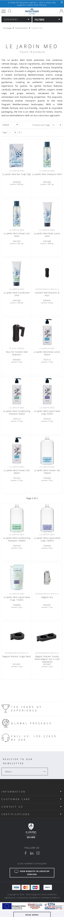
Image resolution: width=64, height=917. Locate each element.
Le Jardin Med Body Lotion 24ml (47, 234)
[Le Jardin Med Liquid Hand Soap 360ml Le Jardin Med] (47, 391)
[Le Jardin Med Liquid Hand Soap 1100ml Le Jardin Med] (17, 577)
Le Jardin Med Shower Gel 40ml (17, 234)
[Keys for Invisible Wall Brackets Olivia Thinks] (17, 332)
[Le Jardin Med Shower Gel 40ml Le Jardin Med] (17, 213)
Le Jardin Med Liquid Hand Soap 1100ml (17, 598)
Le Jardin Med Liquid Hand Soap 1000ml (47, 539)
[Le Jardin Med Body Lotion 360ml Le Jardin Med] (47, 332)
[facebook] (25, 853)
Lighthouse (9, 897)
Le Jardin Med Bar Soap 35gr (16, 174)
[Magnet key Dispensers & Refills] (47, 577)
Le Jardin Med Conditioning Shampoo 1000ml (16, 539)
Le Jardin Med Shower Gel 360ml (17, 471)
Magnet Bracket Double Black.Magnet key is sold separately (47, 659)
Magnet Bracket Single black (17, 656)
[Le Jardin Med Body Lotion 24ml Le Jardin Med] (47, 213)
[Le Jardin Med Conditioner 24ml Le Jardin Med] (17, 272)
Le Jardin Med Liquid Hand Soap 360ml (47, 412)
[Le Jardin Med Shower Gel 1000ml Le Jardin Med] (47, 450)
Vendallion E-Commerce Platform (44, 897)
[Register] (44, 771)
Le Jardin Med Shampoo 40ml (47, 174)
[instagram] (38, 853)
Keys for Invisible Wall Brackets (17, 353)
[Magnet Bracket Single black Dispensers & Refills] (17, 636)
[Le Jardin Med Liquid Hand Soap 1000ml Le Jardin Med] (47, 518)
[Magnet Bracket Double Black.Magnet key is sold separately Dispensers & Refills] (47, 636)
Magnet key (47, 597)
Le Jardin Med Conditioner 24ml (17, 294)
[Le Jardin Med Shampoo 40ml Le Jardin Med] (47, 154)
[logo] (32, 11)
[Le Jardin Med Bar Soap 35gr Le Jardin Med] (17, 154)
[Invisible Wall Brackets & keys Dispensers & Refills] (47, 272)
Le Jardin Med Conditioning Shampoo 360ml (16, 412)
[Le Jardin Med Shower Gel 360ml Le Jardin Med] (17, 450)
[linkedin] (31, 853)
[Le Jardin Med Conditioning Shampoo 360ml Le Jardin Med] (17, 391)
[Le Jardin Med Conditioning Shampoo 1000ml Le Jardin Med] (17, 518)
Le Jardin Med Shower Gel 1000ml (47, 471)
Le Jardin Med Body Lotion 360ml (47, 353)
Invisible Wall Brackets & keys (47, 294)
